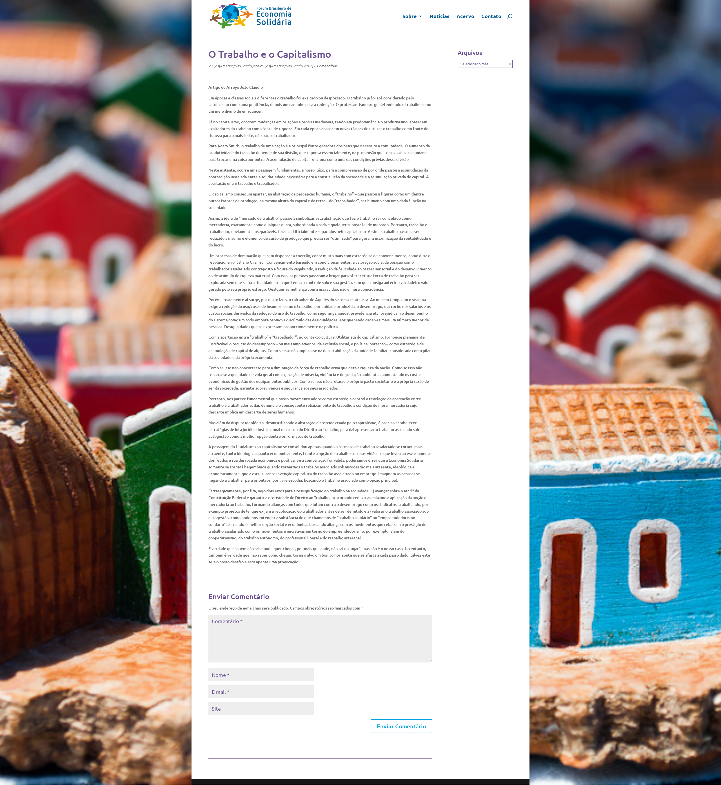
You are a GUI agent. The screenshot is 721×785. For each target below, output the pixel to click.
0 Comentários (325, 65)
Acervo (465, 16)
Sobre (409, 16)
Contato (491, 16)
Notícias (439, 16)
